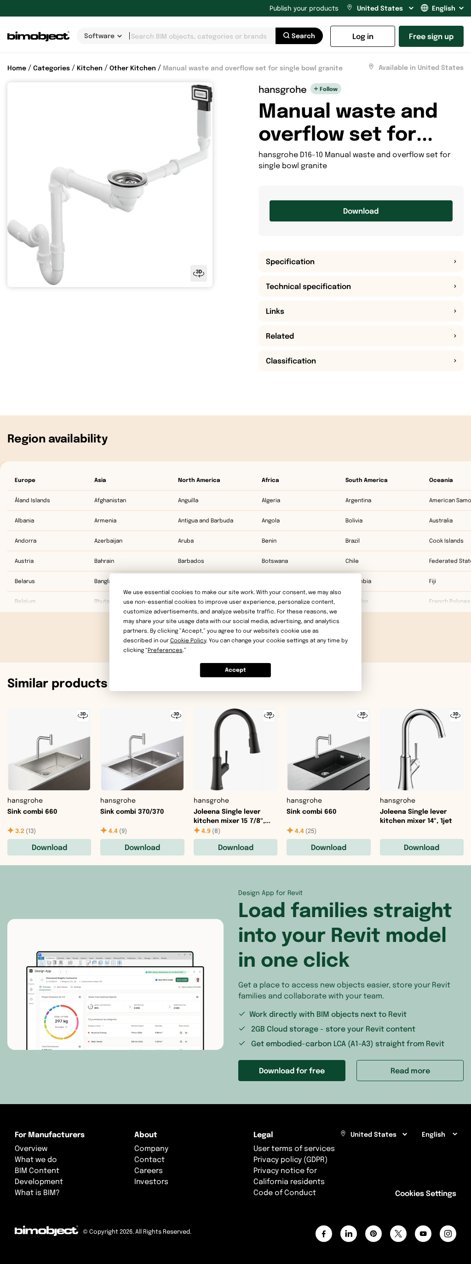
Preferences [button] (165, 650)
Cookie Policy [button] (188, 640)
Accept (235, 670)
